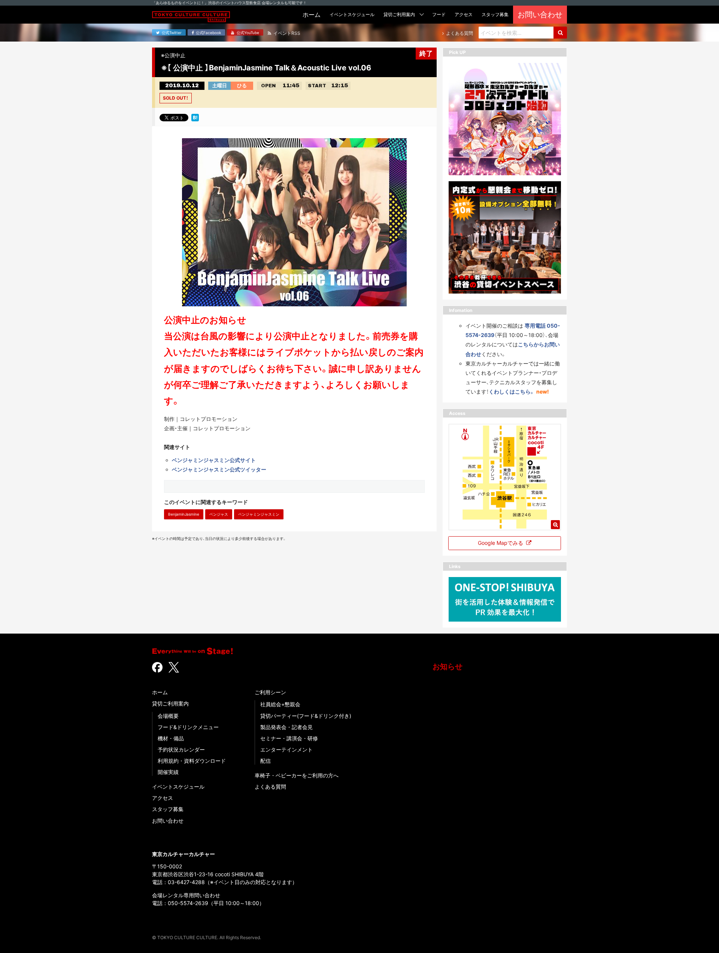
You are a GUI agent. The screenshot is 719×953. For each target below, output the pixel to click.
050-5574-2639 (188, 903)
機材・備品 (171, 738)
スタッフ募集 (167, 809)
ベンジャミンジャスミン (258, 514)
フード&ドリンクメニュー (188, 727)
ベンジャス (218, 514)
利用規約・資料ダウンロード (192, 761)
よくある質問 (270, 786)
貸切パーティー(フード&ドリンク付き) (305, 716)
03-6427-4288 (186, 882)
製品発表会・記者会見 (286, 727)
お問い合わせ (167, 820)
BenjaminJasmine (183, 514)
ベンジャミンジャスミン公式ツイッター (219, 469)
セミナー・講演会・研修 (289, 738)
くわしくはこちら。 (512, 391)
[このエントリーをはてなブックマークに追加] (195, 117)
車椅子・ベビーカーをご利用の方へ (297, 775)
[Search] (560, 33)
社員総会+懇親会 (280, 704)
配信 (265, 761)
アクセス (162, 798)
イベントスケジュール (178, 786)
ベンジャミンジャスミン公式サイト (214, 460)
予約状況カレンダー (181, 749)
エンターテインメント (286, 749)
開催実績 (168, 772)
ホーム (160, 692)
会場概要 (168, 716)
